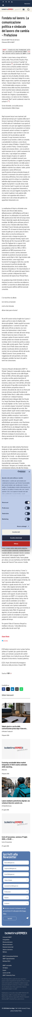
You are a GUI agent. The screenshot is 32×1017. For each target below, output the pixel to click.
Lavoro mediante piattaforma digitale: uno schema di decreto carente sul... (16, 802)
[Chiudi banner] (29, 471)
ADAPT (13, 42)
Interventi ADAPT (6, 40)
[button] (28, 9)
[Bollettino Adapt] (11, 9)
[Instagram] (9, 1)
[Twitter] (6, 1)
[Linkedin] (12, 1)
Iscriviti (10, 918)
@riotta (5, 641)
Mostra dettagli (22, 526)
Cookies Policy (18, 1011)
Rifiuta (16, 543)
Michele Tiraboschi (8, 731)
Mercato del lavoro (15, 40)
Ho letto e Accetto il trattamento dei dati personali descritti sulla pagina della (14, 910)
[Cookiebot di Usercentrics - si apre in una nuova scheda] (18, 472)
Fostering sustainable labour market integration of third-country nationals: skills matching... (14, 764)
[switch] (27, 508)
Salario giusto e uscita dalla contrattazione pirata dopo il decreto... (14, 727)
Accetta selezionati (16, 538)
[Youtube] (3, 5)
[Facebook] (3, 1)
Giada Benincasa (7, 806)
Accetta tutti (16, 532)
